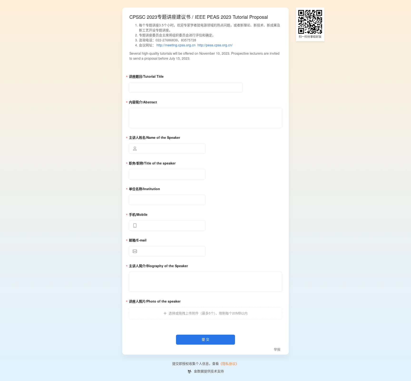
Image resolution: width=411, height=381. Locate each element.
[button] (205, 313)
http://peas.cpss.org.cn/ (215, 45)
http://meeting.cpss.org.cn (176, 45)
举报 (277, 349)
